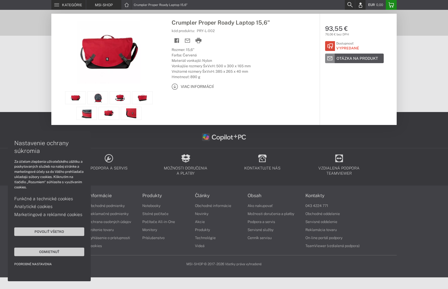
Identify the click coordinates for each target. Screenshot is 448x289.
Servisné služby (261, 230)
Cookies (95, 246)
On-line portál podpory (323, 238)
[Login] (360, 5)
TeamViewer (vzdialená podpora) (332, 246)
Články (202, 195)
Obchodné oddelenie (322, 214)
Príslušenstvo (153, 238)
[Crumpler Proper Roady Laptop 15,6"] (108, 52)
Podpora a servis (261, 222)
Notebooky (151, 206)
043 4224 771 (316, 206)
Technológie (205, 238)
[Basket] (391, 5)
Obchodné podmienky (106, 206)
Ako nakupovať (260, 206)
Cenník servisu (260, 238)
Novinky (201, 214)
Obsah (254, 195)
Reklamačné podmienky (108, 214)
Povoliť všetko (49, 231)
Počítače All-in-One (158, 222)
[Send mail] (188, 41)
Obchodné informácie (213, 206)
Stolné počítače (155, 214)
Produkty (152, 195)
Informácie (100, 195)
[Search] (350, 5)
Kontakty (315, 195)
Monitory (149, 230)
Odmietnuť (49, 252)
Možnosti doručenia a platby (271, 214)
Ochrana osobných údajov (109, 222)
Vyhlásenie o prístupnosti (109, 238)
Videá (200, 246)
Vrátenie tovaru (101, 230)
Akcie (200, 222)
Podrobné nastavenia (33, 264)
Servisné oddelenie (321, 222)
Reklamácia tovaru (321, 230)
